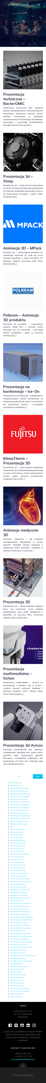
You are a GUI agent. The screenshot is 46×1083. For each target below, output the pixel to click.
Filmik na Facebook (18, 873)
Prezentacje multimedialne (21, 942)
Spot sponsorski (17, 980)
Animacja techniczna (19, 813)
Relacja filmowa (17, 969)
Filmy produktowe (17, 884)
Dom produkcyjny (17, 829)
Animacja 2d (15, 783)
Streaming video (17, 985)
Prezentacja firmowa (19, 909)
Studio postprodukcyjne (20, 988)
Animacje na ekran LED (20, 818)
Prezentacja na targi (18, 922)
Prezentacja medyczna (20, 914)
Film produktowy (17, 848)
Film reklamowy (17, 859)
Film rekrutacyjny (17, 862)
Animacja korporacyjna (20, 796)
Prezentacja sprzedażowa (21, 936)
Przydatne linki (16, 964)
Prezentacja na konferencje (21, 920)
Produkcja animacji (18, 950)
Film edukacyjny (17, 837)
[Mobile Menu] (39, 5)
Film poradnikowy (17, 846)
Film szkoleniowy (17, 868)
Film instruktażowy (18, 840)
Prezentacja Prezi (17, 931)
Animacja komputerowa (20, 794)
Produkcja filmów (17, 953)
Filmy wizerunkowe (18, 887)
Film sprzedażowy (18, 865)
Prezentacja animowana (20, 903)
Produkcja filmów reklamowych (23, 955)
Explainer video (16, 832)
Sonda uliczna (16, 972)
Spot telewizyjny (17, 983)
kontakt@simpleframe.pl (23, 1059)
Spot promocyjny (17, 977)
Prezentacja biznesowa (20, 906)
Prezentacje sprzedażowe (21, 947)
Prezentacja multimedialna (21, 917)
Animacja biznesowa (19, 791)
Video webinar (16, 996)
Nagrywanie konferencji (20, 889)
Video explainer (16, 994)
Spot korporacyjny (18, 974)
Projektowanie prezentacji (21, 961)
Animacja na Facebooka (20, 802)
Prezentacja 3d (16, 900)
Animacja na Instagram (20, 805)
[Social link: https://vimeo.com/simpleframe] (17, 1025)
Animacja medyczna (18, 799)
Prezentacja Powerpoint (20, 928)
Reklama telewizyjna (18, 966)
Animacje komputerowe (20, 815)
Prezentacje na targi (18, 944)
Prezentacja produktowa (20, 933)
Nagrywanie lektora (18, 892)
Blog (12, 826)
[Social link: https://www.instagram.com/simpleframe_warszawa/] (35, 1025)
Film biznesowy (16, 835)
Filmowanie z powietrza (20, 881)
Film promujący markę (19, 854)
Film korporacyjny (17, 843)
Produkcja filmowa (18, 958)
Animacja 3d (15, 785)
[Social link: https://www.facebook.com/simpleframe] (11, 1025)
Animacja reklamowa (19, 810)
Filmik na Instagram (18, 876)
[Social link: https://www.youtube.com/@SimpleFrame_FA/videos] (23, 1025)
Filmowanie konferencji (19, 879)
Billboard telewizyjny (18, 824)
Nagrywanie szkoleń (18, 895)
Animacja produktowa (19, 807)
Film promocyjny (17, 851)
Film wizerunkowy (17, 870)
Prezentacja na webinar (20, 925)
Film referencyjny (17, 857)
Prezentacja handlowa (19, 911)
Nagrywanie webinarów (20, 898)
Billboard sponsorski (18, 821)
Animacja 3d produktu (19, 788)
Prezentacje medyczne (19, 939)
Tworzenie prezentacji (19, 991)
